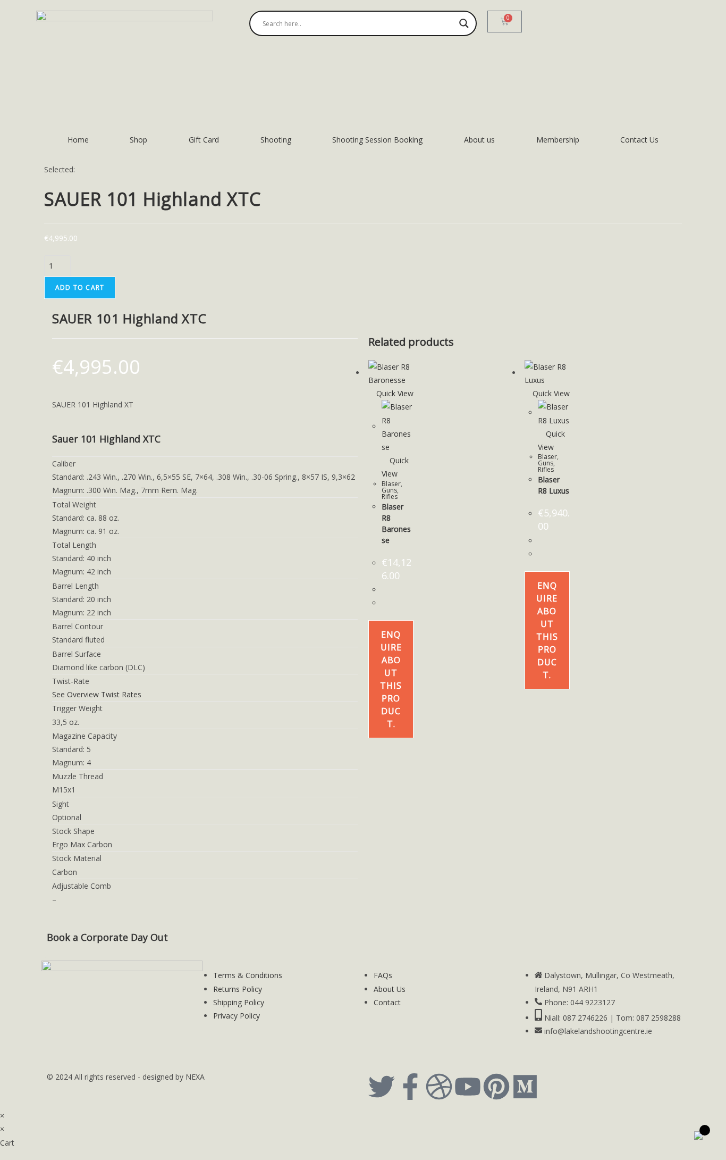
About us (479, 140)
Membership (557, 140)
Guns (389, 490)
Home (78, 140)
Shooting (275, 140)
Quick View (393, 393)
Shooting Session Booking (377, 140)
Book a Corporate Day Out (107, 937)
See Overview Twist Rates (96, 694)
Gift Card (204, 140)
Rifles (390, 496)
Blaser (391, 483)
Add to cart (79, 287)
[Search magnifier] (464, 23)
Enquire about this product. (391, 679)
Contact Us (639, 140)
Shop (138, 140)
